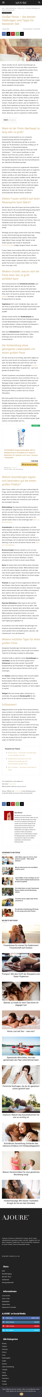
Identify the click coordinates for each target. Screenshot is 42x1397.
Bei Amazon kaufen (30, 464)
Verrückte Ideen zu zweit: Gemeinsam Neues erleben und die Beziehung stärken (27, 890)
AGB (3, 1271)
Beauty (4, 1343)
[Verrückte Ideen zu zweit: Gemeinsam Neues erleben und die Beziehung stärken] (7, 892)
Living (4, 1372)
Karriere (4, 1364)
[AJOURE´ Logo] (21, 3)
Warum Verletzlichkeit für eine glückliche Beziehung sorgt (21, 1173)
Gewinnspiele (6, 1358)
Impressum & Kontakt (9, 1307)
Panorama (5, 1378)
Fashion (4, 1346)
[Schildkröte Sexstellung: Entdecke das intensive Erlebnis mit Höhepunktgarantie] (21, 1132)
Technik (4, 1384)
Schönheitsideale (8, 245)
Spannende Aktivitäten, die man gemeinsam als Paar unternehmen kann (21, 1058)
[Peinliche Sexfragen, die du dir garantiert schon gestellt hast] (21, 1074)
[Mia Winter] (8, 827)
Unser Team (6, 1298)
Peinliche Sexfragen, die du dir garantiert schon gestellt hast (21, 1087)
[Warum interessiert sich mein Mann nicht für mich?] (7, 871)
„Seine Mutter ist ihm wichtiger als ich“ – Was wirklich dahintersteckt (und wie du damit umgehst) (27, 879)
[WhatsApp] (17, 34)
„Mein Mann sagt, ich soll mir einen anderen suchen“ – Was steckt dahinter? (26, 859)
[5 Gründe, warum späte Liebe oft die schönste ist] (7, 902)
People (4, 1381)
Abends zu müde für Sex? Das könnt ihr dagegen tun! (21, 1003)
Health (4, 1361)
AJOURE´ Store (6, 1277)
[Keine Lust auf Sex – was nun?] (21, 1019)
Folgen (36, 1322)
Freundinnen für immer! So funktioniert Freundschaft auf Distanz (21, 946)
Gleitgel (4, 296)
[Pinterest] (13, 34)
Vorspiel (34, 365)
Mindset (4, 1375)
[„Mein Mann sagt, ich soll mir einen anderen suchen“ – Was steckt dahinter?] (7, 860)
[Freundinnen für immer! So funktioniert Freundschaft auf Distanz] (21, 933)
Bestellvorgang (6, 1274)
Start (3, 8)
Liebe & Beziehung (11, 8)
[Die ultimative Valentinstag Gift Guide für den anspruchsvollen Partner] (7, 913)
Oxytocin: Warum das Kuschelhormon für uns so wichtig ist (21, 1116)
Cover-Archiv (6, 1296)
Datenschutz (6, 1304)
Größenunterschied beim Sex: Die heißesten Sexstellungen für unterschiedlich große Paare (19, 761)
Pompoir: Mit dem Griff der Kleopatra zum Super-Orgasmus (21, 975)
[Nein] (40, 1392)
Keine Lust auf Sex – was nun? (21, 1031)
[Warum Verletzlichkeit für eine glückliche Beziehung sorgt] (21, 1160)
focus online (12, 784)
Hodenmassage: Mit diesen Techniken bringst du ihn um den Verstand (21, 1202)
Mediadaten (5, 1301)
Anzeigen (11, 120)
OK (21, 1394)
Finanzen (5, 1349)
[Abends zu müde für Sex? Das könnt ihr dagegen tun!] (21, 991)
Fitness (4, 1352)
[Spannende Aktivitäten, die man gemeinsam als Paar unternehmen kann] (21, 1046)
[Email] (22, 34)
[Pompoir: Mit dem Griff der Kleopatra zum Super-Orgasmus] (21, 962)
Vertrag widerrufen (8, 1282)
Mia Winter (18, 813)
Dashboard (5, 1279)
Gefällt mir (35, 1318)
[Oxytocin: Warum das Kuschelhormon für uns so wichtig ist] (21, 1103)
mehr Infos (14, 467)
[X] (8, 34)
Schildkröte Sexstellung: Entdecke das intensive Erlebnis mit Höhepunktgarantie (21, 1144)
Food (3, 1355)
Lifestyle (4, 1369)
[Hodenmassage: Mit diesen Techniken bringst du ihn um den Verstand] (21, 1189)
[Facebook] (4, 34)
